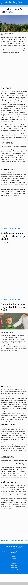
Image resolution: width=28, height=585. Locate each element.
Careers (14, 563)
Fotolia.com (26, 32)
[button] (1, 2)
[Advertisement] (14, 72)
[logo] (14, 2)
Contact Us (14, 561)
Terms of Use (14, 565)
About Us (14, 556)
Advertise (14, 558)
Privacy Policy (14, 567)
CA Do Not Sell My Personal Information (14, 570)
